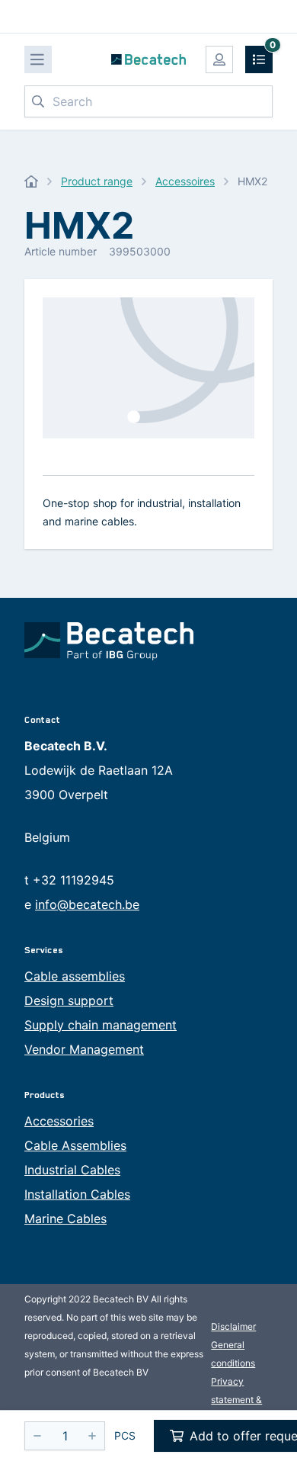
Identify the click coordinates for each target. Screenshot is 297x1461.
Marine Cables (65, 1218)
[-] (37, 1436)
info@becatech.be (87, 904)
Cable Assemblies (75, 1145)
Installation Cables (77, 1194)
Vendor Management (84, 1049)
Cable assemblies (74, 976)
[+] (92, 1436)
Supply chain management (100, 1024)
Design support (68, 1000)
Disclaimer (233, 1326)
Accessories (59, 1121)
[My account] (219, 59)
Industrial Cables (72, 1169)
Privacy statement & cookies (236, 1400)
